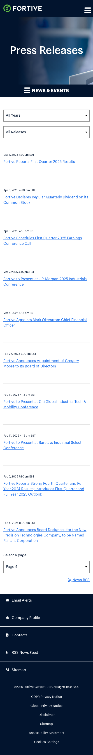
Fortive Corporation (37, 687)
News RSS (78, 580)
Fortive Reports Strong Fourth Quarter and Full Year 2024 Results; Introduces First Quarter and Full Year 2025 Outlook (43, 489)
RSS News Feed (21, 652)
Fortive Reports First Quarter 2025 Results (39, 162)
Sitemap (15, 670)
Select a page (14, 555)
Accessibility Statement (46, 733)
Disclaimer (47, 715)
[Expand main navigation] (87, 10)
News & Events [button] (50, 90)
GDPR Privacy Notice (46, 697)
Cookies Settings (46, 742)
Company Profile (22, 618)
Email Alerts (18, 600)
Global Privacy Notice (46, 706)
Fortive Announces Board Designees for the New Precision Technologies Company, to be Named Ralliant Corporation (44, 535)
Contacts (16, 635)
